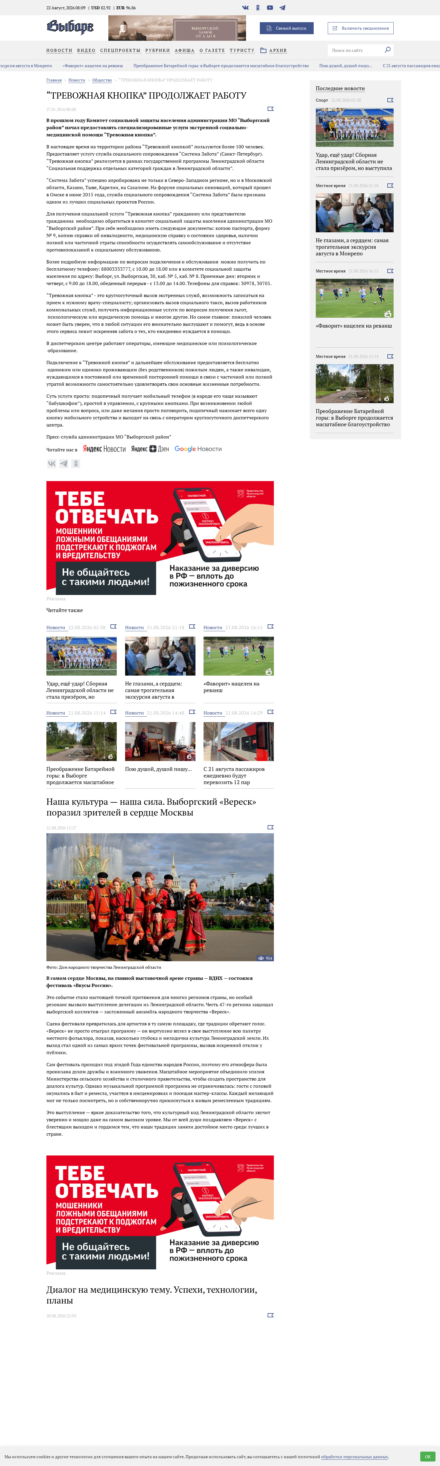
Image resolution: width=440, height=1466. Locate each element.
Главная (54, 80)
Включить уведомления (365, 28)
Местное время (330, 185)
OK (428, 1456)
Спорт (322, 100)
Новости (77, 80)
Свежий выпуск (291, 28)
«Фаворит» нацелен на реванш (51, 65)
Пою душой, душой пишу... (303, 65)
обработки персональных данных (354, 1456)
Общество (102, 80)
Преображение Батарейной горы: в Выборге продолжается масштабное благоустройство (179, 65)
